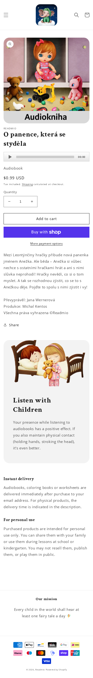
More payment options (46, 243)
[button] (6, 15)
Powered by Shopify (56, 669)
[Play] (10, 157)
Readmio (40, 669)
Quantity (10, 192)
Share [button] (14, 325)
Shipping (27, 184)
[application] (46, 156)
